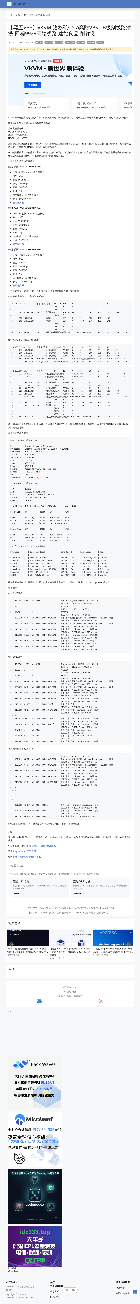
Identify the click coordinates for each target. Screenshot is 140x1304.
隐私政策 (54, 1296)
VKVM (11, 117)
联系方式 (54, 1291)
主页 (10, 15)
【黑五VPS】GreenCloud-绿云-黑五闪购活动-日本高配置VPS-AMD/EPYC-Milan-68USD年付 (72, 908)
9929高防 (49, 42)
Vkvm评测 (81, 42)
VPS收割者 (13, 1271)
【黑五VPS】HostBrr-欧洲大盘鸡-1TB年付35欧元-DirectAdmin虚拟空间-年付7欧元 (114, 950)
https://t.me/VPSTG (23, 851)
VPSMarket (19, 4)
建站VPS (91, 42)
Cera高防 (59, 42)
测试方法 (120, 1287)
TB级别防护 (70, 42)
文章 (18, 15)
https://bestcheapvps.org (40, 845)
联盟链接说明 (122, 1293)
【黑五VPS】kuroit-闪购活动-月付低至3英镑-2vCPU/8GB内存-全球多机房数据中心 (68, 912)
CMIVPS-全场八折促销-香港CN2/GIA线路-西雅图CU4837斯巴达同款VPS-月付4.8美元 (27, 950)
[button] (66, 1290)
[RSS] (100, 1001)
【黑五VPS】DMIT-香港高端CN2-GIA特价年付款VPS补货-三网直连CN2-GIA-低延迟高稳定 (70, 952)
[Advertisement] (70, 1034)
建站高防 (100, 42)
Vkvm (41, 42)
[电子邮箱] (39, 1001)
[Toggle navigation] (131, 4)
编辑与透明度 (123, 1282)
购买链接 (17, 202)
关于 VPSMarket (56, 1284)
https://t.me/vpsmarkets (25, 856)
